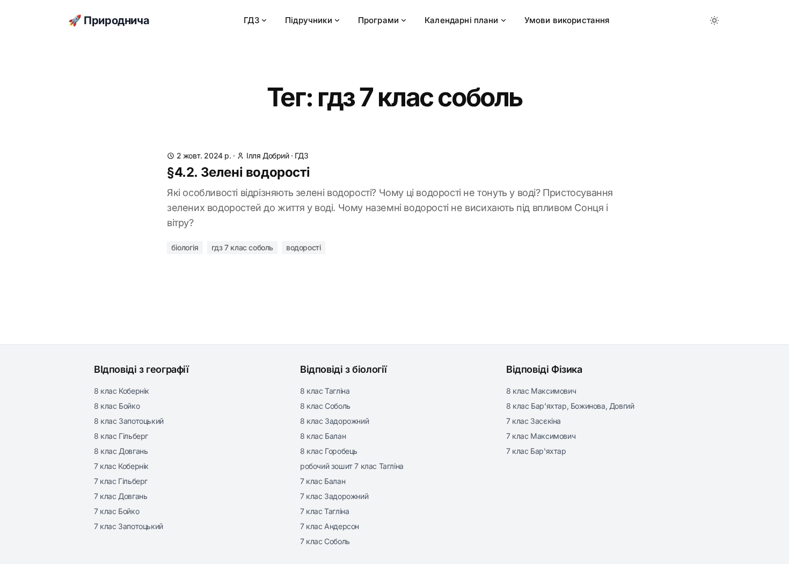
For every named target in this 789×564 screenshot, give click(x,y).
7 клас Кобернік (121, 466)
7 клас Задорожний (334, 496)
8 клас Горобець (328, 450)
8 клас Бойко (117, 405)
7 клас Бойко (116, 511)
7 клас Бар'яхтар (536, 450)
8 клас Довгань (121, 450)
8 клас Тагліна (324, 390)
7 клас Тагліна (324, 511)
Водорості (303, 247)
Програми (378, 20)
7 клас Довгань (120, 496)
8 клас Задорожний (334, 420)
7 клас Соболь (325, 541)
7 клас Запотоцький (128, 526)
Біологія (185, 247)
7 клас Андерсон (329, 526)
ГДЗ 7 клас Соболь (242, 247)
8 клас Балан (323, 435)
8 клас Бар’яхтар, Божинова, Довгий (570, 405)
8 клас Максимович (541, 390)
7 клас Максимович (540, 435)
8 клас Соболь (325, 405)
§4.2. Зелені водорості (238, 172)
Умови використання (567, 20)
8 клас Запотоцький (129, 420)
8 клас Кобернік (121, 390)
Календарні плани (462, 20)
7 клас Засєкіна (533, 420)
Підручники (308, 20)
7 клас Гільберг (121, 481)
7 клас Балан (322, 481)
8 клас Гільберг (121, 435)
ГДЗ (251, 20)
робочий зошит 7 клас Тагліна (352, 466)
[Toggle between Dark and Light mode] (714, 20)
